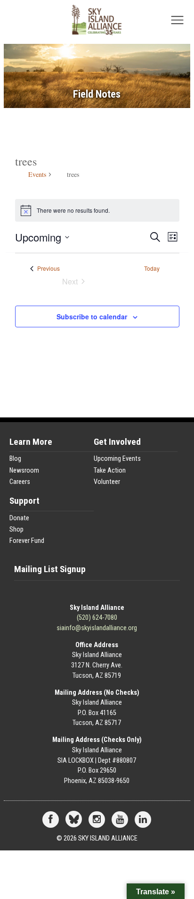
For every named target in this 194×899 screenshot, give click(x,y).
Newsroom (24, 470)
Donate (19, 518)
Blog (15, 459)
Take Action (110, 470)
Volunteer (107, 482)
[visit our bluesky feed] (73, 820)
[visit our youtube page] (119, 820)
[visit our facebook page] (50, 820)
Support (24, 501)
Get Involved (117, 442)
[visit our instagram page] (96, 820)
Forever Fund (26, 541)
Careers (19, 482)
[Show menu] (177, 23)
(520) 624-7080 (97, 618)
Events (37, 174)
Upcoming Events (117, 459)
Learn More (30, 442)
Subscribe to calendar (92, 316)
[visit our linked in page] (143, 820)
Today (152, 268)
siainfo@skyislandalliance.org (97, 628)
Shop (16, 529)
